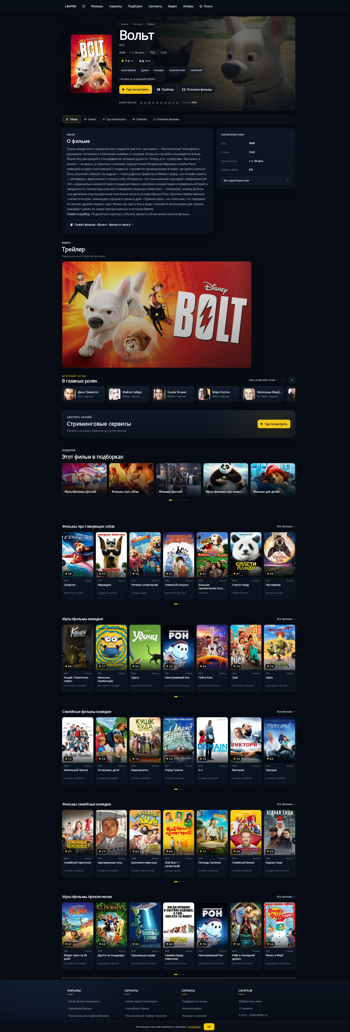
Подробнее (194, 1026)
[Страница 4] (179, 500)
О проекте (245, 1008)
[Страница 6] (185, 500)
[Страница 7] (187, 500)
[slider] (159, 102)
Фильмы (97, 6)
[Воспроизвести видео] (156, 314)
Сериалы (115, 6)
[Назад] (283, 379)
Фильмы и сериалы (194, 1015)
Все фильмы (284, 526)
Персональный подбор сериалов (146, 1015)
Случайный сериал (137, 1008)
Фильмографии (191, 1008)
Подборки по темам (194, 1001)
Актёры (188, 6)
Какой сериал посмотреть (141, 1001)
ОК (209, 1026)
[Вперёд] (291, 379)
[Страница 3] (177, 500)
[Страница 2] (174, 500)
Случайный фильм (80, 1008)
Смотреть (155, 6)
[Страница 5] (182, 500)
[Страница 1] (170, 500)
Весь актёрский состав (262, 380)
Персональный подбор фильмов (88, 1015)
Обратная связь (252, 1001)
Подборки (135, 6)
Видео (172, 6)
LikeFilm (70, 6)
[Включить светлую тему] (84, 6)
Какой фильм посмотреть (84, 1001)
